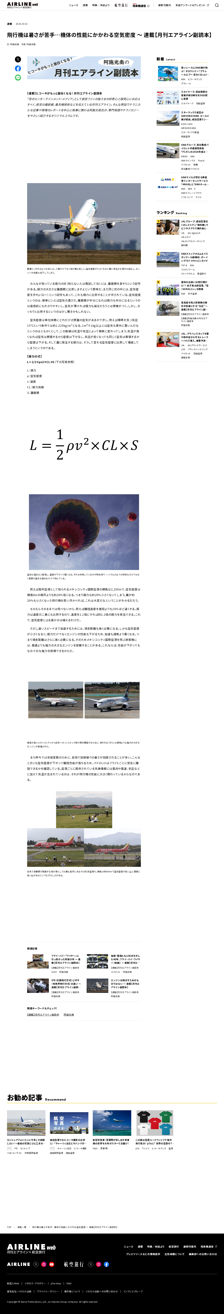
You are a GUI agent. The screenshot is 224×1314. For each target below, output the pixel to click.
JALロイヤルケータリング (193, 241)
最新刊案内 (164, 5)
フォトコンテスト (14, 1153)
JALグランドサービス (197, 345)
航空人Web (13, 1283)
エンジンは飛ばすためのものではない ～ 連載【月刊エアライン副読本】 (125, 984)
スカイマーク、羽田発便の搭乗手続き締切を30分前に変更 (194, 95)
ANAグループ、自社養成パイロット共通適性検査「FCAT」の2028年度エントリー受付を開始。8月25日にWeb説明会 (195, 148)
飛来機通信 (207, 1246)
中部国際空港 (31, 1153)
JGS (183, 349)
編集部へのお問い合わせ (203, 1254)
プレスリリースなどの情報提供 (143, 1254)
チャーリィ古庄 (64, 1148)
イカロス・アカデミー (35, 1283)
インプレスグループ (133, 1291)
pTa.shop (56, 1283)
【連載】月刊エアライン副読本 (65, 967)
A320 (54, 972)
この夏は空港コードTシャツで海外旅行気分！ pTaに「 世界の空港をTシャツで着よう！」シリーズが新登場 (155, 1141)
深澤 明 (103, 1148)
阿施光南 (63, 972)
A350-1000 (186, 124)
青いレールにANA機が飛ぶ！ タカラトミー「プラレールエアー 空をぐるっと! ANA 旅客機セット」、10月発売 (195, 71)
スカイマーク (187, 103)
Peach (201, 160)
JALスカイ (186, 237)
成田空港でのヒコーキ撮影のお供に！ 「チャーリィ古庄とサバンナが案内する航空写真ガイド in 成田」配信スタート (68, 1141)
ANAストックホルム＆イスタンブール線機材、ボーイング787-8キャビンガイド (194, 257)
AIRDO (184, 156)
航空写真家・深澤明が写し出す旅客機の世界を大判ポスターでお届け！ (111, 1141)
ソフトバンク (187, 197)
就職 (195, 164)
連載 (85, 5)
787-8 (184, 265)
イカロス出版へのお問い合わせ (102, 1291)
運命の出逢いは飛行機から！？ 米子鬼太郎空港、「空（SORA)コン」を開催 (195, 285)
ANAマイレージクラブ (191, 193)
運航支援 (185, 357)
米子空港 (192, 293)
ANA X (192, 188)
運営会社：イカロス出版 (19, 1291)
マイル (198, 197)
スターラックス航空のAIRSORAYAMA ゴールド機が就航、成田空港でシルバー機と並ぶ (195, 116)
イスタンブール (188, 269)
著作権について (72, 1291)
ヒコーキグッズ (195, 79)
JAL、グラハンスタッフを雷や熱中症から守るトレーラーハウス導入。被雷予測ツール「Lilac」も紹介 (195, 337)
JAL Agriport (193, 233)
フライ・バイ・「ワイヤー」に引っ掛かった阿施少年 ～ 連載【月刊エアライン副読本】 (65, 959)
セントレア (25, 1148)
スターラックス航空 (190, 132)
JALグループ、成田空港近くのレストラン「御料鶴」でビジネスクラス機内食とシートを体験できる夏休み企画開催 (195, 225)
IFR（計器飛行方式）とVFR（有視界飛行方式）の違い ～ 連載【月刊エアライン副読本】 (66, 984)
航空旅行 (201, 273)
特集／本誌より (101, 5)
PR (16, 1148)
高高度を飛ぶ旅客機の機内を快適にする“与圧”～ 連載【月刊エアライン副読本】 (194, 306)
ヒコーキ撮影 (80, 1148)
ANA (183, 79)
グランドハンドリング (198, 349)
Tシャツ (145, 1148)
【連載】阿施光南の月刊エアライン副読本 (194, 319)
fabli (95, 1148)
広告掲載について (175, 1254)
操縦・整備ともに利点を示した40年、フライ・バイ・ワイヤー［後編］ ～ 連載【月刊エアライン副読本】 (125, 959)
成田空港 (185, 136)
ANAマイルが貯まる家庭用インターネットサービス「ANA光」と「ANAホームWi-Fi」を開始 (194, 181)
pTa (137, 1148)
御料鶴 (184, 245)
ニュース (73, 5)
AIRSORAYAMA (188, 128)
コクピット (115, 972)
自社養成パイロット (190, 168)
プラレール (186, 83)
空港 (171, 1148)
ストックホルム (188, 273)
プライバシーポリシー (48, 1291)
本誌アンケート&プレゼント (190, 5)
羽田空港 (200, 103)
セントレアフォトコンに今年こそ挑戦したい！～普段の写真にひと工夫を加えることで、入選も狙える (26, 1141)
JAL (183, 233)
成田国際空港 (56, 1153)
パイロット (186, 164)
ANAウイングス (188, 160)
